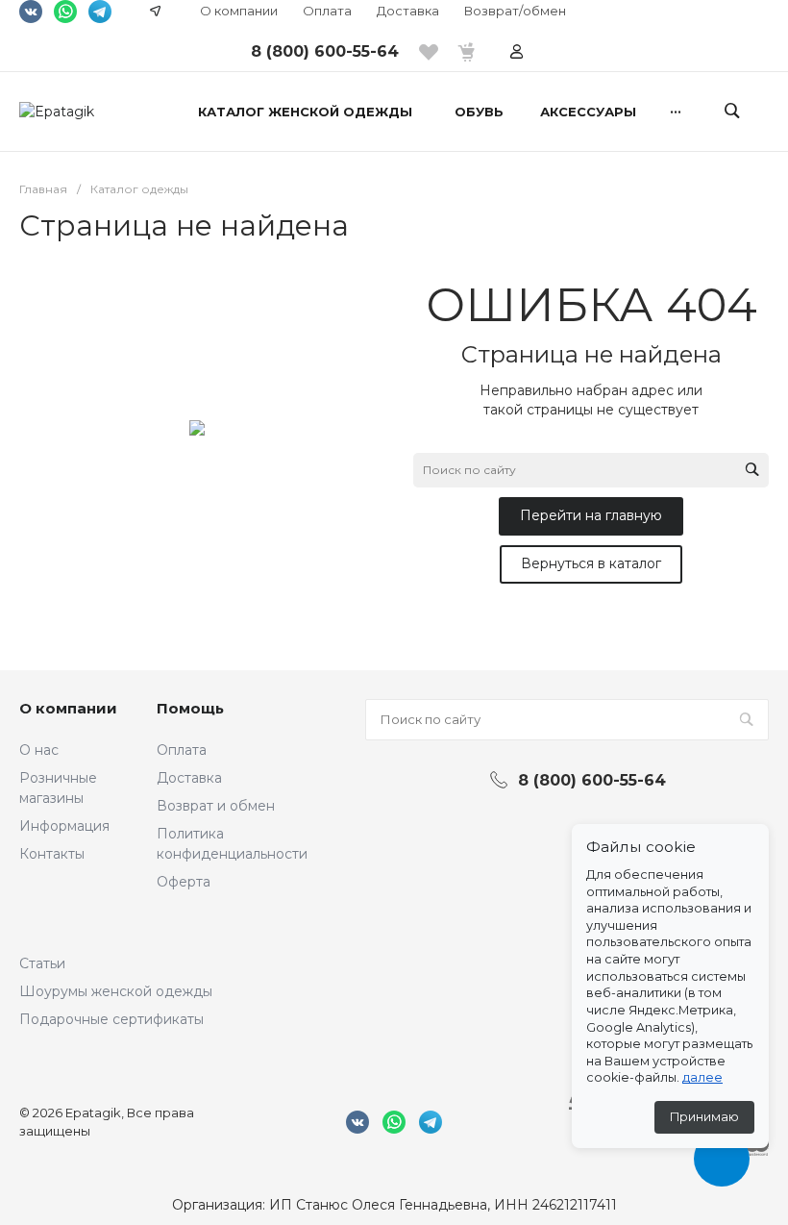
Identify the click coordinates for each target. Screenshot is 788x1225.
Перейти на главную (591, 515)
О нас (39, 750)
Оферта (183, 881)
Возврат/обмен (515, 10)
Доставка (408, 10)
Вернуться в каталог (591, 563)
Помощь (190, 708)
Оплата (327, 10)
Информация (64, 826)
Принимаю (704, 1117)
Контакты (52, 853)
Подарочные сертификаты (111, 1019)
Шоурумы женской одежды (115, 991)
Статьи (42, 963)
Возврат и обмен (216, 805)
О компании (239, 10)
